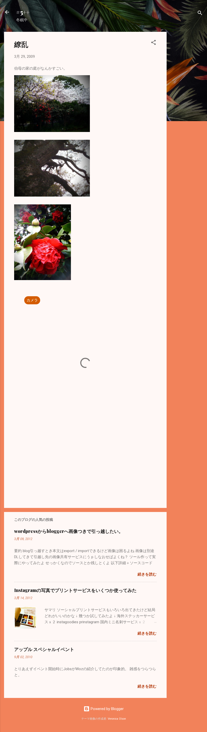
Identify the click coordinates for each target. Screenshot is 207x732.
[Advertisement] (187, 107)
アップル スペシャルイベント (44, 649)
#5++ (23, 12)
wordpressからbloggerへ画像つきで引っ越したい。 (68, 531)
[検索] (200, 13)
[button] (153, 43)
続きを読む (147, 574)
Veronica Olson (117, 718)
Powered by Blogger (107, 709)
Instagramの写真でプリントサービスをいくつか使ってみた (75, 590)
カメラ (32, 300)
